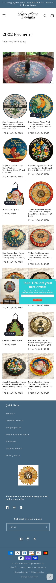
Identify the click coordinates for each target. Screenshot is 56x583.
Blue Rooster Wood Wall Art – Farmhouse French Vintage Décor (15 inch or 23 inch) (39, 125)
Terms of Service (14, 448)
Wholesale (11, 441)
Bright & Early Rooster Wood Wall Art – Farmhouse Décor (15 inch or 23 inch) (13, 169)
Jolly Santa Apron (10, 209)
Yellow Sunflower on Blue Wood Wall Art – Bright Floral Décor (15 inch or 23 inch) (40, 212)
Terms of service (21, 572)
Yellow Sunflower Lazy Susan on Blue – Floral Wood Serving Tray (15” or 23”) (40, 256)
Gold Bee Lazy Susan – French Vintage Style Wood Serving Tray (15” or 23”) (40, 342)
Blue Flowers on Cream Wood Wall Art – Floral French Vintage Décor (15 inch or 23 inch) (13, 125)
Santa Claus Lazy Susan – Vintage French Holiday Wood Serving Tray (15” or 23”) (40, 385)
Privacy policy (40, 567)
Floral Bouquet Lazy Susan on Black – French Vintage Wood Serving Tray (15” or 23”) (14, 385)
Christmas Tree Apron (12, 340)
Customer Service (14, 420)
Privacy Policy (13, 455)
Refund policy (25, 567)
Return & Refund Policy (17, 434)
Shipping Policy (14, 427)
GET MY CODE (37, 300)
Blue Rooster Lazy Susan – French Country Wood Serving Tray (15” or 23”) (14, 255)
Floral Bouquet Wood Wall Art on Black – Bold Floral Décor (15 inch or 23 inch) (40, 168)
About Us (10, 413)
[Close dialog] (54, 280)
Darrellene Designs (26, 563)
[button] (3, 15)
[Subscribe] (45, 527)
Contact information (29, 577)
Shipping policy (37, 572)
